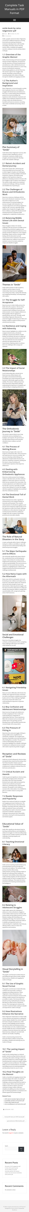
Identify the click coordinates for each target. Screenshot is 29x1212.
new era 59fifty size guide (11, 1169)
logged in (11, 1133)
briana (5, 33)
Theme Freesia (14, 1208)
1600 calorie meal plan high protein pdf (15, 1099)
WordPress (14, 1210)
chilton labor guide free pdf (12, 1102)
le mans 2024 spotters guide (11, 1168)
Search (6, 1146)
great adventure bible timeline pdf (16, 1121)
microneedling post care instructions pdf (15, 1104)
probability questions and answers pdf (14, 1100)
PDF (12, 1109)
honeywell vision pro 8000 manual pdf (13, 1117)
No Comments (7, 36)
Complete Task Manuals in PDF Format (14, 9)
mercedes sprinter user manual (12, 1171)
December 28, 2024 (14, 33)
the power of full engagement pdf (12, 1166)
